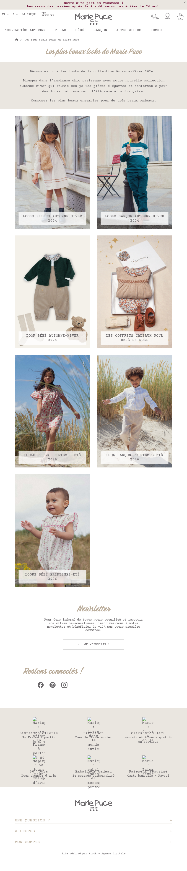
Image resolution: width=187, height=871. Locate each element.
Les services (48, 14)
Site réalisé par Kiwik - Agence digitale (93, 853)
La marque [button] (29, 14)
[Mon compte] (167, 16)
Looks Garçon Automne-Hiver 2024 (134, 218)
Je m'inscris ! (96, 644)
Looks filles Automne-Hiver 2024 (52, 218)
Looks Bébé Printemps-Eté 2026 (52, 577)
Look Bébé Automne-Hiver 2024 (52, 338)
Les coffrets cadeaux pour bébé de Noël (134, 338)
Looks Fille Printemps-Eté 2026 (52, 457)
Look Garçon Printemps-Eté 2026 (134, 457)
